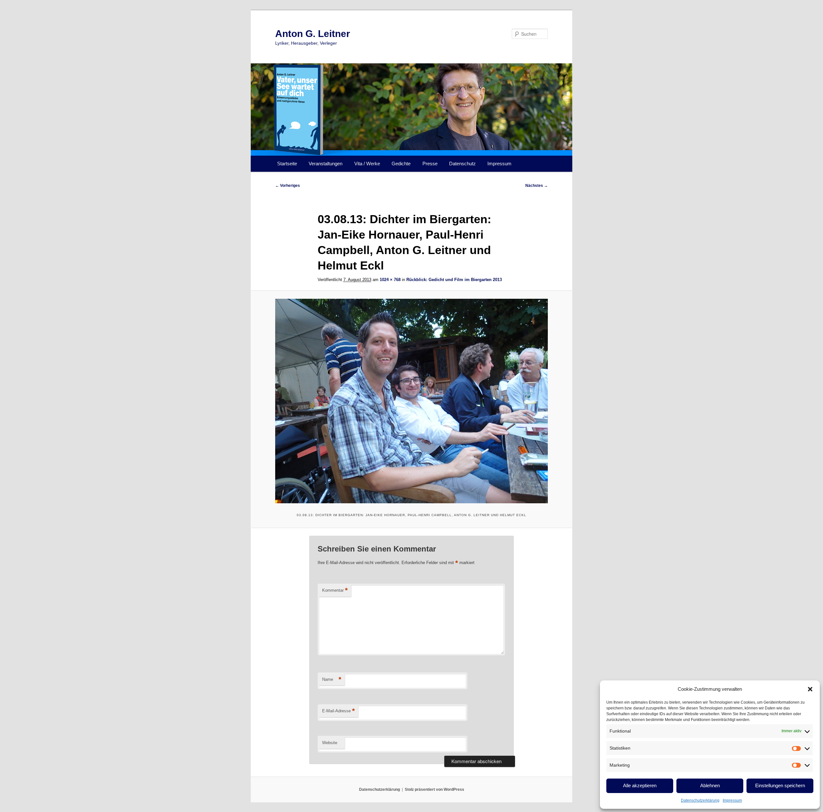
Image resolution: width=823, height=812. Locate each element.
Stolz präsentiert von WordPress (434, 789)
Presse (430, 163)
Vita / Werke (367, 163)
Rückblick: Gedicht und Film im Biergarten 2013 (454, 279)
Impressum (732, 800)
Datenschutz (462, 163)
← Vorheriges (287, 185)
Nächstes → (536, 185)
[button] (810, 689)
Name (331, 679)
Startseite (287, 163)
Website (329, 742)
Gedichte (401, 163)
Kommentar (335, 590)
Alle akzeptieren (639, 785)
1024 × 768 (390, 279)
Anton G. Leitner (312, 33)
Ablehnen (710, 785)
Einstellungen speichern (780, 785)
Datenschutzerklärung (700, 800)
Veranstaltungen (325, 163)
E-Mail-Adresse (338, 711)
